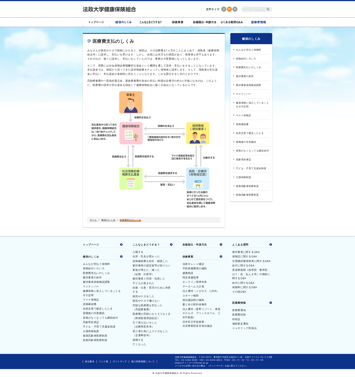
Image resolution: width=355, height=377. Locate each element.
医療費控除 (239, 314)
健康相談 (187, 272)
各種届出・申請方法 (194, 244)
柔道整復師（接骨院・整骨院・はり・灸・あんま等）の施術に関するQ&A (251, 274)
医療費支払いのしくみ (248, 67)
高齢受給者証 (243, 159)
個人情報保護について (143, 361)
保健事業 (177, 22)
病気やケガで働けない (146, 300)
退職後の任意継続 (246, 141)
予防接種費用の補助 (194, 268)
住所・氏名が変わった (146, 256)
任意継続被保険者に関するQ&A (251, 260)
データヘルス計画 (193, 286)
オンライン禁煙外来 (194, 281)
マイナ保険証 (243, 115)
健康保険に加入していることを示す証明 (252, 104)
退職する (138, 339)
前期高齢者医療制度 (247, 194)
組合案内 (89, 361)
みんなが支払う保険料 (248, 49)
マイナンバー (243, 93)
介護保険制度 (243, 177)
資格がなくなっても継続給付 (252, 150)
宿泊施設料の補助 (193, 299)
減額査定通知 (240, 323)
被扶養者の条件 (245, 76)
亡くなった (139, 344)
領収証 (236, 319)
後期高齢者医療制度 (247, 186)
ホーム (93, 220)
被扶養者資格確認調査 (248, 84)
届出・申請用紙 (204, 22)
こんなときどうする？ (146, 244)
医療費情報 (258, 22)
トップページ (96, 22)
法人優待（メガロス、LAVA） (200, 290)
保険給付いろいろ (246, 58)
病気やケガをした (143, 296)
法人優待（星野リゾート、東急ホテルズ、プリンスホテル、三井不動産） (201, 313)
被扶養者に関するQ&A (246, 251)
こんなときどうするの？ (150, 22)
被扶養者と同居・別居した (149, 278)
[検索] (268, 9)
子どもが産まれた (143, 283)
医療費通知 (239, 310)
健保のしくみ (123, 22)
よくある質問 (240, 244)
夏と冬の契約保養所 (194, 304)
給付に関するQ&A (243, 265)
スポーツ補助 (190, 295)
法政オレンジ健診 (193, 263)
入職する (138, 251)
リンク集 (103, 361)
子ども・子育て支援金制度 (251, 168)
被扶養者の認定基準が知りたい (152, 265)
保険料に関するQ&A (244, 287)
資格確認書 (242, 124)
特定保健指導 (190, 277)
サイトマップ (120, 361)
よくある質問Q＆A (231, 22)
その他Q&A (239, 291)
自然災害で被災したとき (250, 133)
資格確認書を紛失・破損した (150, 260)
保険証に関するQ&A (244, 256)
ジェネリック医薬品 (244, 328)
